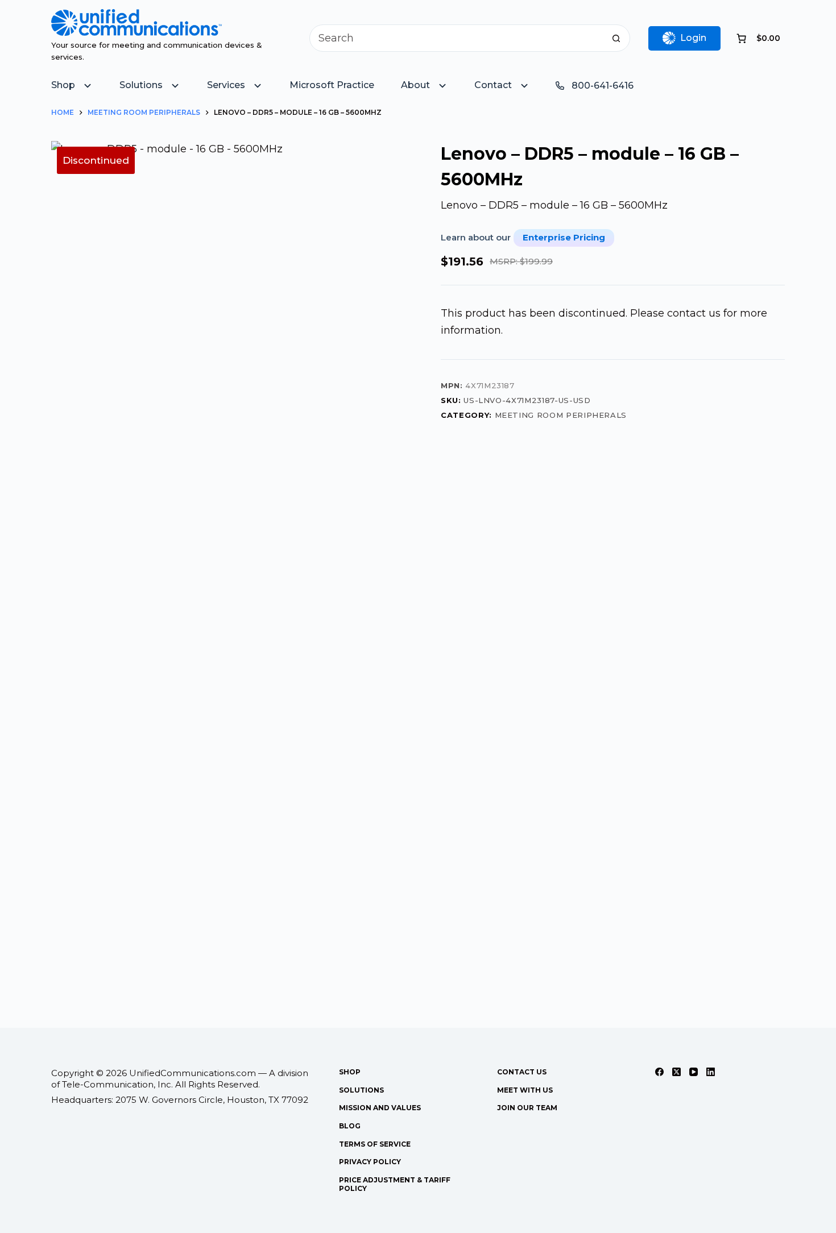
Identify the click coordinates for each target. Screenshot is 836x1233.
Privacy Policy (370, 1161)
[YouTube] (693, 1072)
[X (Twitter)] (676, 1072)
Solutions (361, 1090)
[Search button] (616, 38)
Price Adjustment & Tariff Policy (394, 1184)
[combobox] (456, 38)
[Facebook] (659, 1072)
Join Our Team (527, 1107)
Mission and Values (380, 1107)
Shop (350, 1072)
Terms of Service (375, 1144)
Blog (350, 1126)
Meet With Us (525, 1090)
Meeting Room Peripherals (561, 415)
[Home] (136, 17)
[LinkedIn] (710, 1072)
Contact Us (522, 1072)
